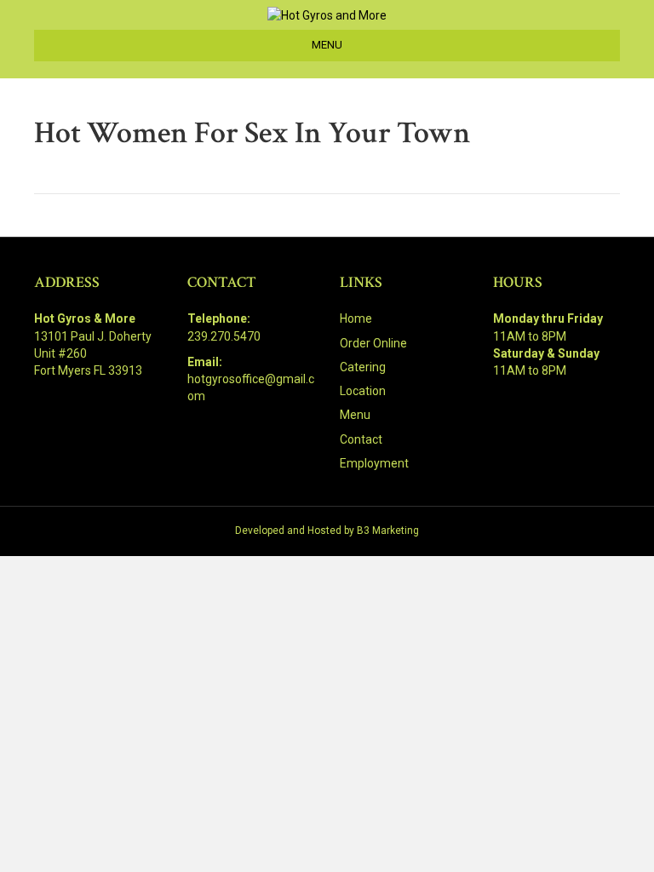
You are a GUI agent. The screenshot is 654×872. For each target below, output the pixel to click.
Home (356, 318)
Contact (361, 439)
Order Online (373, 343)
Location (363, 391)
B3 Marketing (388, 530)
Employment (374, 463)
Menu (355, 415)
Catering (363, 367)
